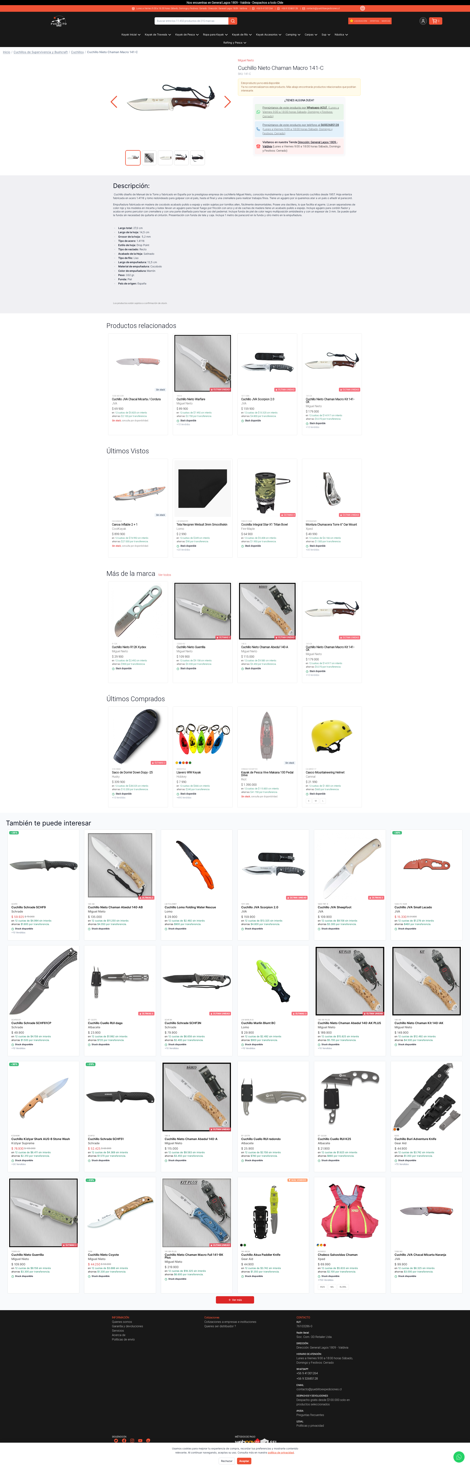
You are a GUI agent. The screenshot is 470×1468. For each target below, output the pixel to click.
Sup (324, 34)
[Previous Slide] (113, 102)
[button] (171, 102)
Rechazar (226, 1460)
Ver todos (164, 575)
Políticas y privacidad (310, 1425)
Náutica (339, 34)
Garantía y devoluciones (127, 1326)
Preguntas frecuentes (310, 1415)
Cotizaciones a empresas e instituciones (230, 1322)
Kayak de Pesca (185, 34)
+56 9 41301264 (264, 8)
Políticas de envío (123, 1339)
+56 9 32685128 (289, 8)
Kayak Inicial (129, 34)
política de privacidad (281, 1452)
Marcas (386, 21)
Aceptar (244, 1460)
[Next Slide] (227, 102)
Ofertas (374, 21)
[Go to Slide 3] (165, 157)
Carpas (309, 34)
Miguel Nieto (246, 60)
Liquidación (360, 21)
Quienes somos (122, 1322)
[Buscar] (232, 21)
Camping (291, 34)
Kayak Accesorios (266, 34)
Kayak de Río (240, 34)
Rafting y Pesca (232, 42)
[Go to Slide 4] (181, 157)
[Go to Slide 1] (133, 157)
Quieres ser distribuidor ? (220, 1326)
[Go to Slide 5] (197, 157)
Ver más (237, 1299)
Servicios (118, 1330)
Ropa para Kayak (213, 34)
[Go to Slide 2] (149, 157)
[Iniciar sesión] (423, 21)
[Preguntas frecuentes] (362, 8)
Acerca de (118, 1335)
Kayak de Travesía (156, 34)
